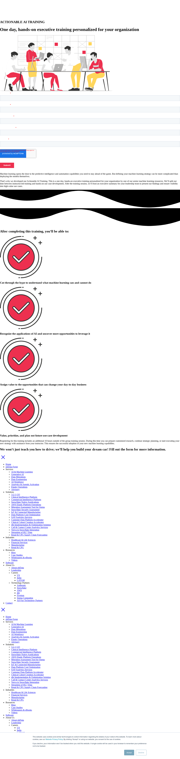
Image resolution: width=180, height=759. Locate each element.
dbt (18, 593)
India (19, 578)
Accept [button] (129, 752)
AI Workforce (17, 482)
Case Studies (17, 555)
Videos (14, 560)
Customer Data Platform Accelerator (27, 520)
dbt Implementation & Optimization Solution (31, 525)
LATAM (21, 580)
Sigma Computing (25, 598)
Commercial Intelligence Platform (26, 499)
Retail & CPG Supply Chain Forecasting (29, 535)
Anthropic (21, 585)
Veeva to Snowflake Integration (25, 530)
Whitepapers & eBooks (21, 557)
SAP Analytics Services (21, 517)
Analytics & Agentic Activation (25, 484)
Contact (9, 603)
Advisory (15, 489)
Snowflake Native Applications (25, 502)
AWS (19, 590)
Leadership (16, 570)
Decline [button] (141, 752)
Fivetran (20, 595)
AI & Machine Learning (22, 472)
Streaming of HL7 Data (21, 532)
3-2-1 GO (15, 494)
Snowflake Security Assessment (25, 509)
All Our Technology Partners (30, 600)
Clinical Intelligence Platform (24, 497)
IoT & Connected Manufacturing (25, 512)
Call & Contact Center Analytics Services (29, 527)
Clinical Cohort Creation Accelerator (27, 522)
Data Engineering (19, 479)
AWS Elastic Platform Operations (26, 504)
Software (10, 562)
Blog (13, 552)
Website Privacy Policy (54, 739)
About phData (17, 567)
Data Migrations (18, 477)
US (18, 575)
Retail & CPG (17, 547)
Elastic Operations (19, 487)
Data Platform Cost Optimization (25, 515)
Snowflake (21, 588)
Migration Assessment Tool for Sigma (28, 507)
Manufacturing (17, 545)
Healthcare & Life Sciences (23, 540)
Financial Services (19, 542)
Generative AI (17, 474)
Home (8, 464)
